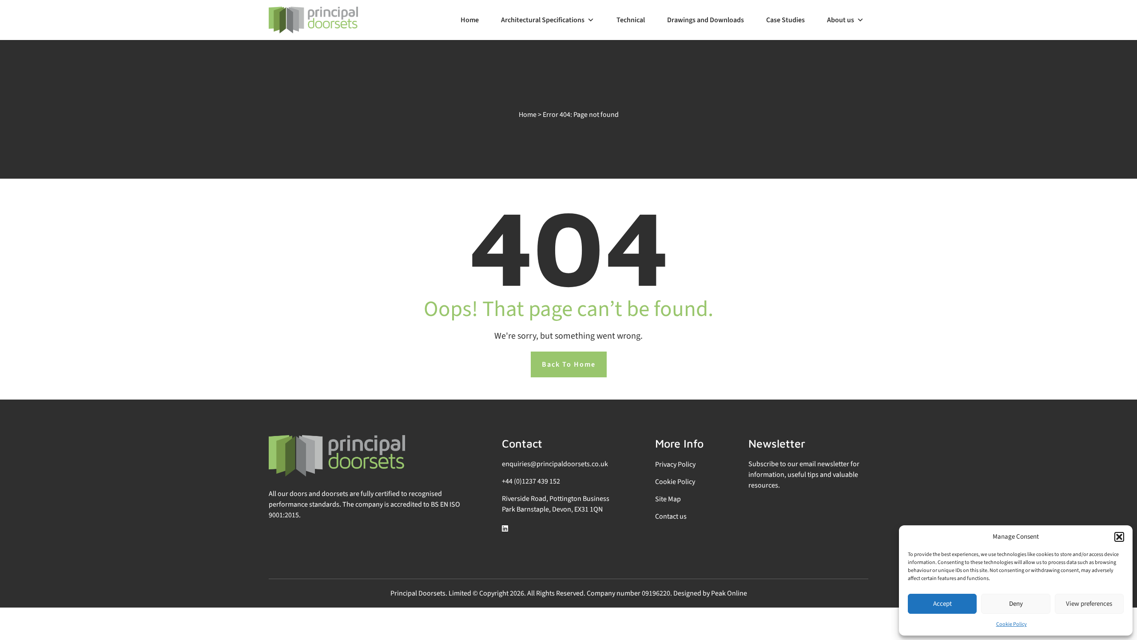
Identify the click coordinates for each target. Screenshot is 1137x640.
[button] (1119, 536)
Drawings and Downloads (705, 20)
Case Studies (785, 20)
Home (470, 20)
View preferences (1089, 603)
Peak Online (729, 593)
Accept (942, 603)
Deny (1016, 603)
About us (840, 20)
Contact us (671, 516)
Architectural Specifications (542, 20)
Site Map (668, 499)
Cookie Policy (1011, 624)
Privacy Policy (675, 464)
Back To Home (569, 364)
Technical (630, 20)
